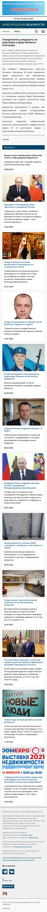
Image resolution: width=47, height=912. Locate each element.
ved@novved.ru (33, 837)
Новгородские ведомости (23, 847)
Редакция (6, 908)
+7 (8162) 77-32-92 (26, 835)
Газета (17, 31)
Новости (5, 31)
